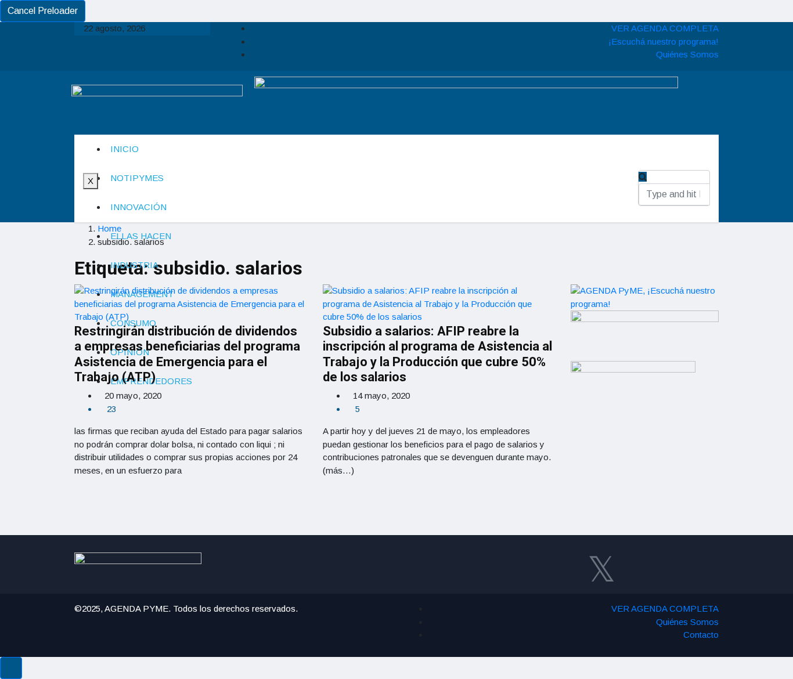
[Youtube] (669, 567)
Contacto (701, 635)
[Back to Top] (11, 668)
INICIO (124, 149)
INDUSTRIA (134, 265)
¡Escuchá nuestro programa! (663, 41)
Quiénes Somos (687, 54)
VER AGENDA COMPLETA (665, 28)
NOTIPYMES (137, 178)
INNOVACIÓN (138, 207)
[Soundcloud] (704, 567)
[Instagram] (635, 567)
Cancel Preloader (43, 11)
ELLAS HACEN (140, 236)
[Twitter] (601, 567)
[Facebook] (567, 567)
